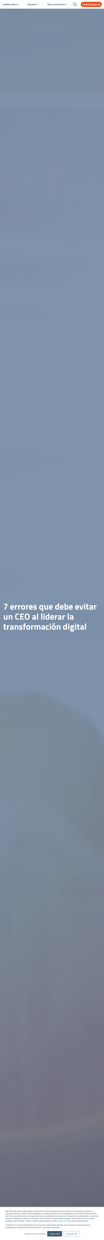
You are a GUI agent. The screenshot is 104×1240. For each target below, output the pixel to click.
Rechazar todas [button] (72, 1234)
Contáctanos (91, 4)
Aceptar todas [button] (55, 1234)
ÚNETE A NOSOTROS (56, 4)
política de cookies (64, 1221)
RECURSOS (32, 4)
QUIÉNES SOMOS (10, 4)
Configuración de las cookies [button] (35, 1234)
